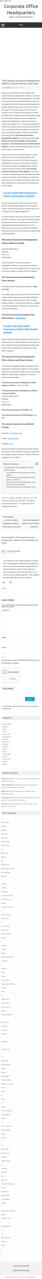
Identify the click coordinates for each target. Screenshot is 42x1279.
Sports (3, 1187)
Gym (2, 991)
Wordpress (31, 1277)
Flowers (4, 953)
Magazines (4, 1061)
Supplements (5, 1199)
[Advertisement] (21, 52)
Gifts (2, 972)
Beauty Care (5, 864)
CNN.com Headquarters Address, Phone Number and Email (30, 523)
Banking (5, 739)
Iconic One (9, 1277)
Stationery (4, 1191)
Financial (4, 945)
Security (4, 1168)
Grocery (4, 988)
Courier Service (6, 899)
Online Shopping (6, 1111)
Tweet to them (13, 438)
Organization (5, 1114)
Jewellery (4, 1041)
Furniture (4, 961)
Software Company (7, 1184)
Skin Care (4, 1180)
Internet (5, 756)
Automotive (6, 734)
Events (3, 938)
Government (6, 754)
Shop (3, 1176)
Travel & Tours (6, 1218)
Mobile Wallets (6, 1080)
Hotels (4, 729)
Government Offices (8, 984)
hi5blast (8, 88)
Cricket (3, 903)
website (27, 452)
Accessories (5, 822)
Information (5, 1022)
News (3, 1099)
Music (3, 1091)
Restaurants (6, 759)
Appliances (5, 838)
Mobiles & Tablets (7, 1084)
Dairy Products (6, 915)
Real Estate (5, 1149)
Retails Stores (5, 1161)
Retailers (5, 727)
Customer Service (7, 907)
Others (3, 1118)
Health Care (5, 999)
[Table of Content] (36, 464)
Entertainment (6, 934)
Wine (3, 1245)
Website (4, 1241)
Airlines (4, 764)
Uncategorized (6, 1226)
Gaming (3, 968)
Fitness (3, 949)
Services (26, 498)
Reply (3, 588)
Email (4, 647)
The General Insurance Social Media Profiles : (21, 487)
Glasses (3, 976)
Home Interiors (6, 1007)
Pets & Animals (6, 1126)
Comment (6, 610)
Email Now (21, 318)
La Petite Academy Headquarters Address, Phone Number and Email (12, 523)
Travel (4, 732)
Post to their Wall (16, 433)
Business (4, 876)
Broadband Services (8, 868)
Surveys (3, 1203)
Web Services (6, 736)
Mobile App (5, 1076)
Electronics (6, 741)
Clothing (4, 884)
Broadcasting (5, 872)
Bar (2, 861)
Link (11, 444)
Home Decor (5, 1003)
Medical (5, 744)
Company (12, 498)
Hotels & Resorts (7, 1014)
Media (4, 749)
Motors (3, 1087)
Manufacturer (5, 1064)
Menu (21, 25)
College (3, 888)
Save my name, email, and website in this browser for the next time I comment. (21, 661)
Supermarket (5, 1195)
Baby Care (4, 853)
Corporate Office (7, 895)
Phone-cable (5, 1130)
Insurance (19, 498)
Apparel (5, 761)
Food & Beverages (7, 957)
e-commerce (5, 926)
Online (3, 1107)
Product (4, 1137)
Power (4, 751)
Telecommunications (8, 1211)
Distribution (5, 918)
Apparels (4, 834)
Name (4, 637)
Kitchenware (5, 1049)
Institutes (4, 1026)
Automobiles (5, 841)
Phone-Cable (6, 724)
